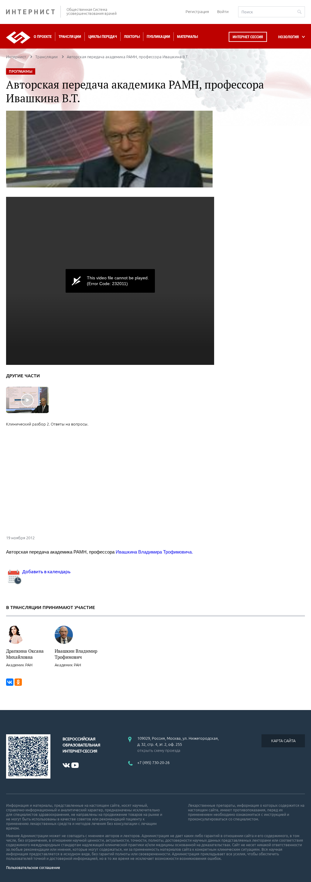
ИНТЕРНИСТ (33, 12)
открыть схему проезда (158, 750)
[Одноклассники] (18, 682)
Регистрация (197, 11)
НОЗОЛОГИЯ (288, 37)
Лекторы (132, 36)
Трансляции (70, 36)
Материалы (187, 36)
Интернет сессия (248, 37)
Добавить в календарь (45, 571)
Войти (223, 11)
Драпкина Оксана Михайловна (25, 654)
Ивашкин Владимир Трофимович (76, 654)
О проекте (43, 36)
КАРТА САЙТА (283, 741)
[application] (110, 281)
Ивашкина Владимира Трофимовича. (154, 551)
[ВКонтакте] (9, 682)
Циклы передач (102, 36)
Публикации (158, 36)
